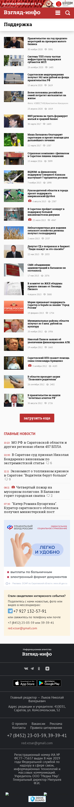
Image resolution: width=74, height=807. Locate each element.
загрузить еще (37, 418)
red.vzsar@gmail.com (22, 628)
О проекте (19, 724)
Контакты (19, 727)
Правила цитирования (46, 727)
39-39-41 (47, 623)
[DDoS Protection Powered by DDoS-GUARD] (37, 801)
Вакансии (38, 724)
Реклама (56, 724)
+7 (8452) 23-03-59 (21, 623)
